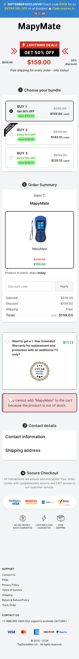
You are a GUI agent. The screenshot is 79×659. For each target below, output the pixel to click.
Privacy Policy (10, 584)
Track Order (9, 605)
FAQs (5, 579)
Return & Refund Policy (15, 600)
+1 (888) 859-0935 (13, 621)
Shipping (7, 595)
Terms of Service (12, 589)
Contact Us (8, 574)
